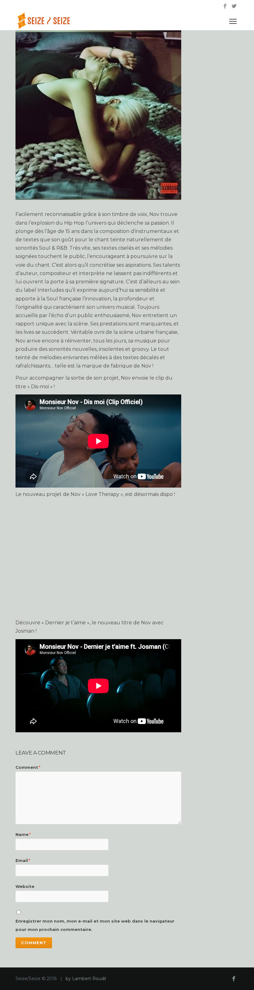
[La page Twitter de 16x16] (234, 6)
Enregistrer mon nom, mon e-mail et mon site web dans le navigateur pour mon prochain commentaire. (94, 925)
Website (24, 886)
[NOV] (98, 115)
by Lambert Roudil (86, 978)
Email (22, 860)
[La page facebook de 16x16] (225, 6)
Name (23, 834)
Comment (27, 767)
